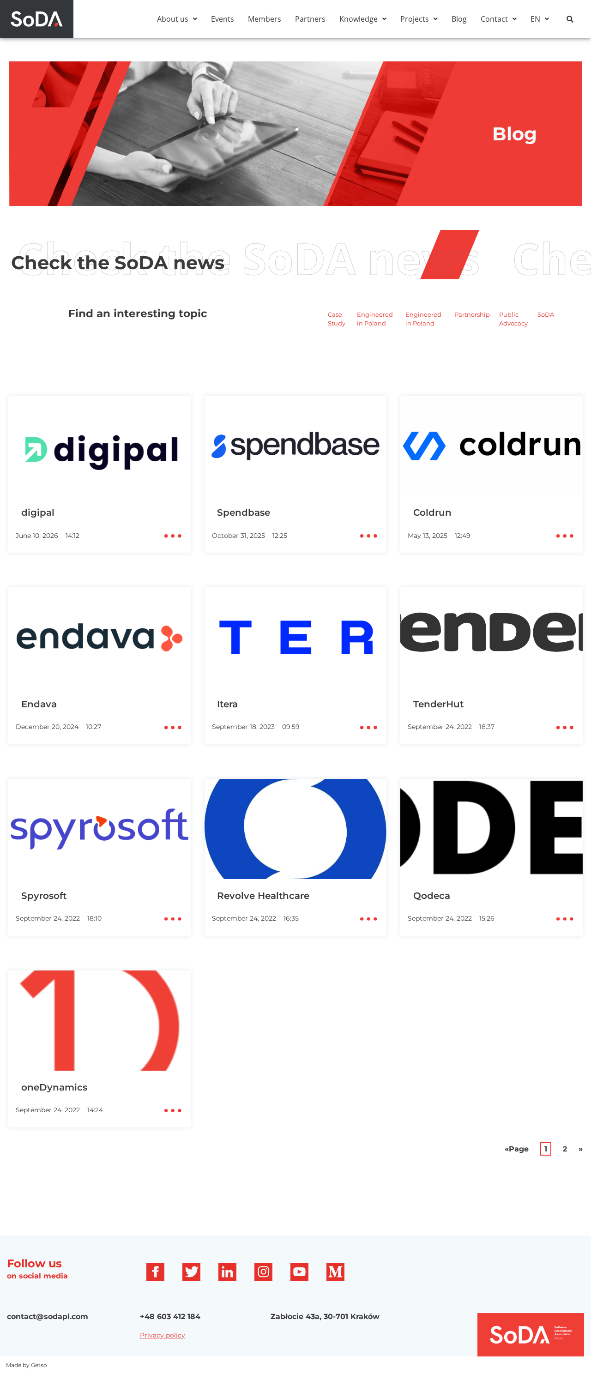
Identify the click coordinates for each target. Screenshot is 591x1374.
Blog (459, 19)
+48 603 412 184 (170, 1316)
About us (172, 19)
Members (264, 19)
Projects (414, 19)
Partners (310, 19)
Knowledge (358, 19)
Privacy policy (162, 1335)
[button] (177, 19)
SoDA (545, 314)
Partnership (472, 314)
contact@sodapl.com (47, 1316)
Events (222, 19)
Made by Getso (26, 1365)
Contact (494, 19)
